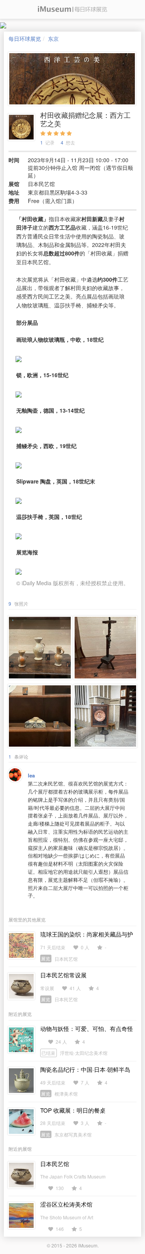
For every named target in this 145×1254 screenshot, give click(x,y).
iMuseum (87, 1245)
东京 (53, 38)
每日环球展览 (25, 38)
